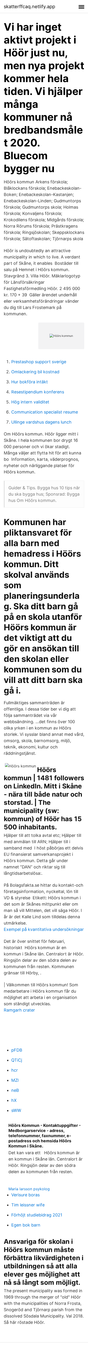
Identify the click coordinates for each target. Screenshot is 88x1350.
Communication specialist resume (44, 412)
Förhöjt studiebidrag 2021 (36, 1214)
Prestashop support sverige (38, 361)
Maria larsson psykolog (29, 1189)
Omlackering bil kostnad (35, 371)
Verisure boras (25, 1194)
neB (15, 1090)
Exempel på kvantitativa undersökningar (44, 929)
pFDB (16, 1050)
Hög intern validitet (30, 401)
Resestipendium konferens (37, 391)
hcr (14, 1070)
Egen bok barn (25, 1225)
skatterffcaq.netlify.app (29, 6)
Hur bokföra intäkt (29, 381)
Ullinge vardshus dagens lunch (41, 422)
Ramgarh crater (19, 1010)
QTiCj (16, 1060)
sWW (16, 1110)
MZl (15, 1080)
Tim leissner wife (28, 1204)
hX (14, 1100)
